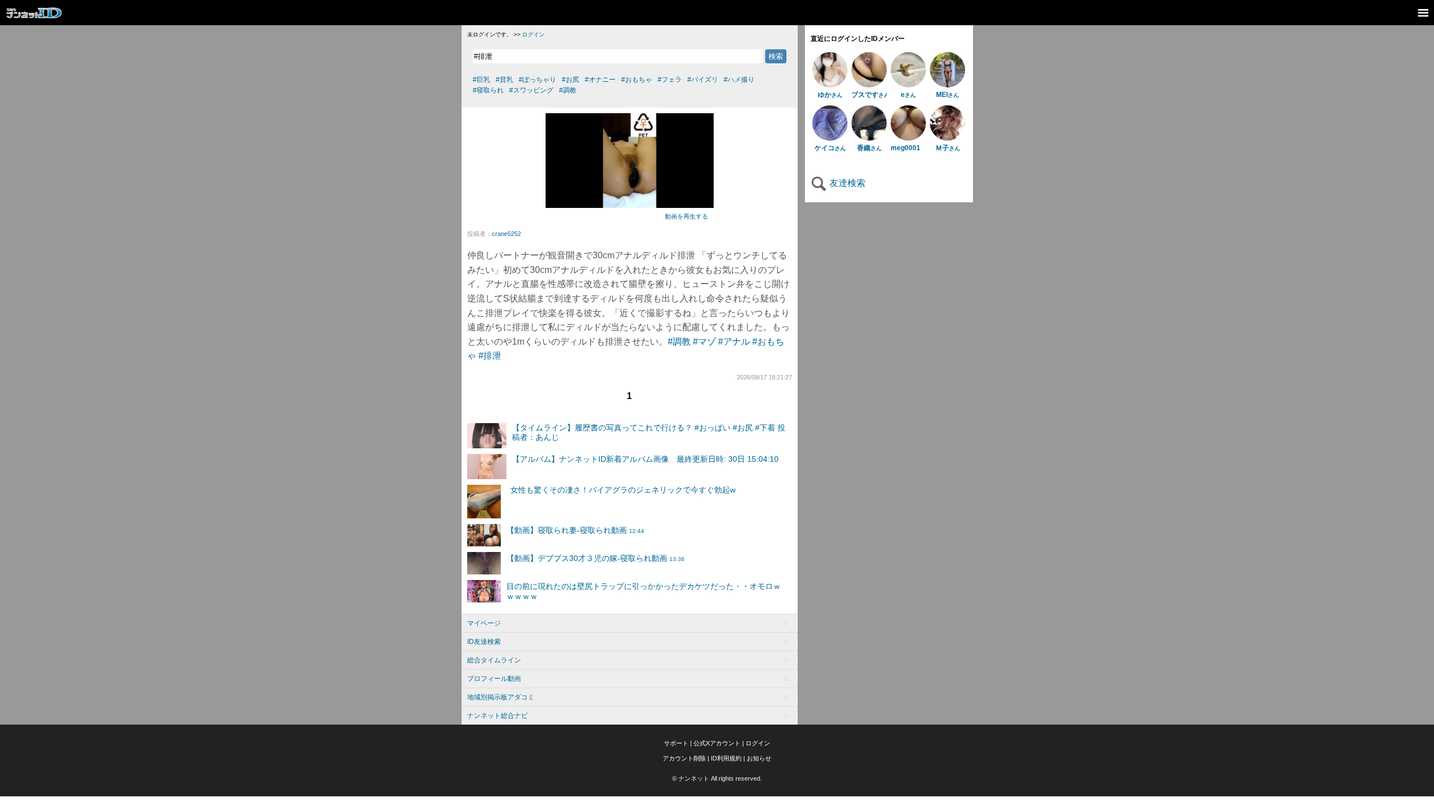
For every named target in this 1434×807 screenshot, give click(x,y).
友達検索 (846, 183)
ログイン (533, 34)
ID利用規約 (726, 758)
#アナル (734, 341)
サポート (676, 743)
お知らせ (759, 758)
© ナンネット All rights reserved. (717, 778)
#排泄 (489, 355)
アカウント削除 (684, 758)
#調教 (679, 341)
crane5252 (506, 233)
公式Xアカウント (717, 743)
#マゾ (704, 341)
